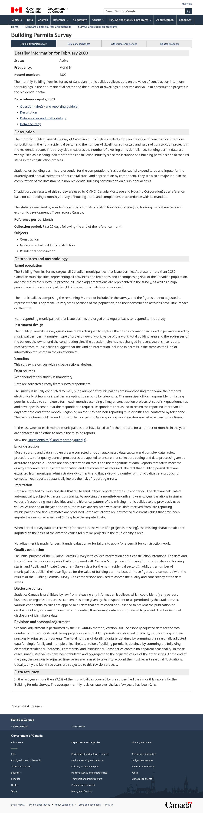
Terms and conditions (89, 804)
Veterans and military (143, 766)
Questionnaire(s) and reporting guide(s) (49, 106)
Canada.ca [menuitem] (185, 20)
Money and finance (81, 791)
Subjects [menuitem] (17, 20)
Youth (135, 772)
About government (142, 742)
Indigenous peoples (142, 760)
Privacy (109, 804)
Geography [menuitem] (80, 20)
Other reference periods (124, 43)
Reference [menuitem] (59, 20)
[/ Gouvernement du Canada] (39, 10)
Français (187, 3)
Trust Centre (78, 726)
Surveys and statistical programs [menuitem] (128, 20)
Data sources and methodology (43, 118)
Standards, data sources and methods (48, 27)
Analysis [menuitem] (43, 20)
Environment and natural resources (90, 754)
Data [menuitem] (30, 20)
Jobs (13, 754)
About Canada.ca (64, 804)
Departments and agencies (85, 742)
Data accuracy (30, 124)
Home (14, 27)
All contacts (17, 742)
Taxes (14, 791)
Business (16, 772)
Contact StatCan (19, 726)
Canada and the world (83, 785)
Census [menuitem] (96, 20)
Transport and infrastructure (86, 778)
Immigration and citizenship (26, 760)
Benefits (15, 778)
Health (14, 785)
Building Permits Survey (34, 43)
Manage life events (142, 778)
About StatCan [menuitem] (165, 20)
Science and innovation (144, 754)
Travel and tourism (21, 766)
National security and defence (87, 760)
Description (28, 112)
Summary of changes (79, 43)
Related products (169, 43)
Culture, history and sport (85, 766)
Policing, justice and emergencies (89, 772)
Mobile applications (39, 804)
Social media (18, 804)
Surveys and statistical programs (98, 27)
